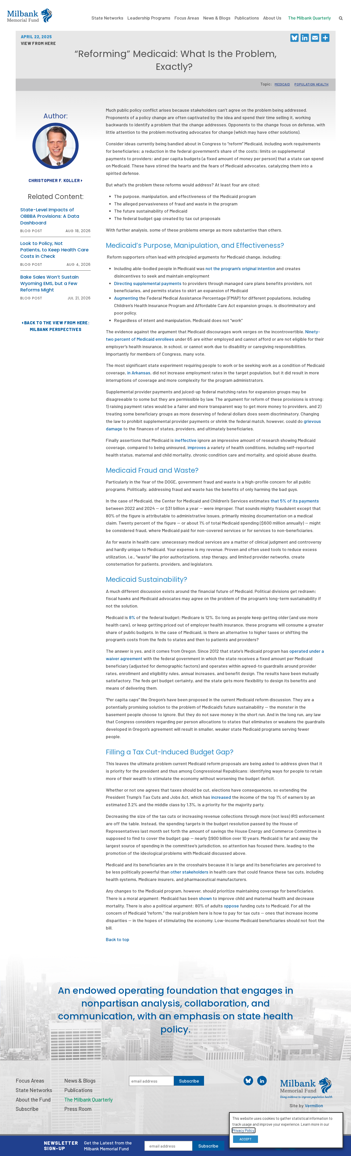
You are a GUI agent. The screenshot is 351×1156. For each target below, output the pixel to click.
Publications (247, 18)
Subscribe (208, 1146)
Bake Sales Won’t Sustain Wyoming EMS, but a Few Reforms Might (49, 283)
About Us (272, 18)
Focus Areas (186, 18)
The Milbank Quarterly (309, 18)
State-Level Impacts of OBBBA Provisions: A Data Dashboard (49, 216)
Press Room (77, 1108)
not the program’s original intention (240, 268)
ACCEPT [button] (245, 1139)
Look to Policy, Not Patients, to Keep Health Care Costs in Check (54, 249)
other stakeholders (189, 872)
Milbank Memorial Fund (29, 15)
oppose (231, 905)
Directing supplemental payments (147, 283)
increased (221, 797)
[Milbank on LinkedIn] (262, 1080)
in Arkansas (138, 372)
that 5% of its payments (295, 501)
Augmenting (126, 298)
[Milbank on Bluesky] (248, 1080)
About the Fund (33, 1099)
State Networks (107, 18)
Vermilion (314, 1105)
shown (205, 898)
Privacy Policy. (243, 1130)
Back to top (117, 939)
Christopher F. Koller (55, 180)
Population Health (311, 84)
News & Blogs (216, 18)
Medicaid (282, 84)
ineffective (186, 440)
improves (197, 447)
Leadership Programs (148, 18)
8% (132, 617)
